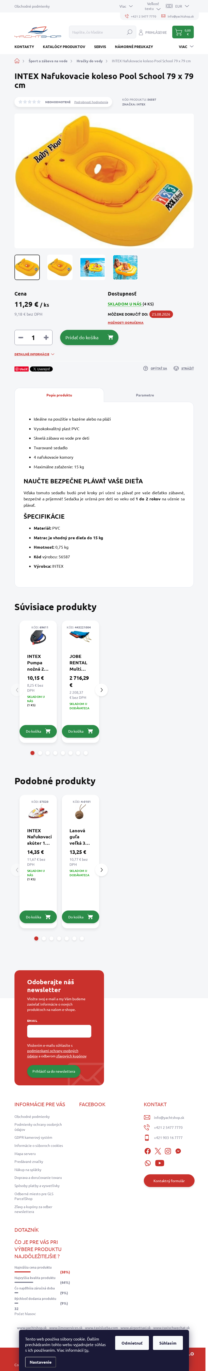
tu (86, 1349)
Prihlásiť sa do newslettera (53, 1071)
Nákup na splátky (27, 1169)
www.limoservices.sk (65, 1327)
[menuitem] (26, 46)
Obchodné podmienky (32, 6)
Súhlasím (168, 1343)
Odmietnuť (132, 1343)
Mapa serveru (25, 1153)
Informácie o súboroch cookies (38, 1145)
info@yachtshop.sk (169, 1117)
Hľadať (129, 32)
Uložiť (24, 369)
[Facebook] (147, 1150)
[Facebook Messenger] (178, 1150)
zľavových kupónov (71, 1056)
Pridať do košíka (81, 337)
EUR (178, 6)
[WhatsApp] (147, 1162)
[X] (158, 1150)
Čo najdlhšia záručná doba (34, 1288)
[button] (32, 753)
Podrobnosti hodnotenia (91, 102)
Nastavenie (40, 1362)
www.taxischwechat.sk (171, 1327)
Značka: (133, 104)
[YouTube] (159, 1162)
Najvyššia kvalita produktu (35, 1277)
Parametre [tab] (145, 395)
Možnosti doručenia (126, 322)
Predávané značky (28, 1161)
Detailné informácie (31, 354)
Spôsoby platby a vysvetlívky (37, 1185)
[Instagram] (168, 1150)
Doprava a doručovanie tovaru (38, 1177)
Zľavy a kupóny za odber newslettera (33, 1209)
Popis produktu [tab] (59, 395)
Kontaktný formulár (169, 1180)
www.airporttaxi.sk (135, 1327)
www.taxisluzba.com (101, 1327)
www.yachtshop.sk (32, 1327)
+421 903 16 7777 (168, 1137)
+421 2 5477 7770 (168, 1127)
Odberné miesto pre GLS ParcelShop (33, 1196)
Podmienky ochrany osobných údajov (38, 1127)
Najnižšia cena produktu (33, 1267)
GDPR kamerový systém (33, 1137)
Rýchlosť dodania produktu (35, 1298)
